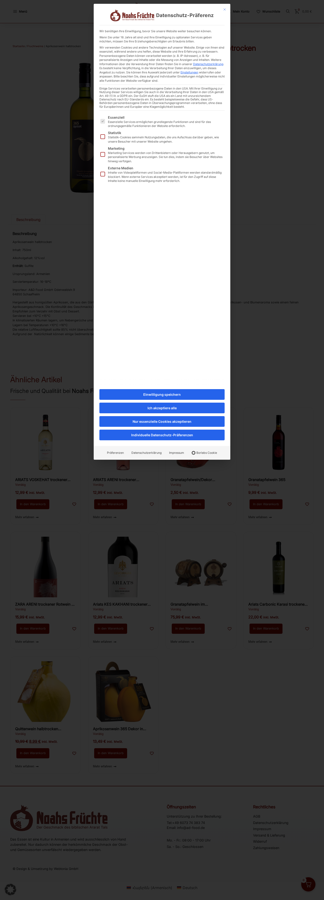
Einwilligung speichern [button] (162, 394)
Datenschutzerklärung (208, 64)
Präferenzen (115, 452)
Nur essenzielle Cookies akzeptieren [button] (162, 421)
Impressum (176, 452)
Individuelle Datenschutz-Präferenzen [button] (162, 435)
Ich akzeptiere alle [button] (162, 408)
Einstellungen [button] (189, 72)
